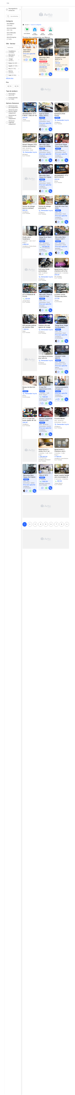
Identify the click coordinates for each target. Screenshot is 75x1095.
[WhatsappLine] (30, 60)
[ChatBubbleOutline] (26, 60)
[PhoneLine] (34, 60)
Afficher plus (9, 78)
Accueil (27, 24)
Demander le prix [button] (63, 120)
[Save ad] (35, 40)
